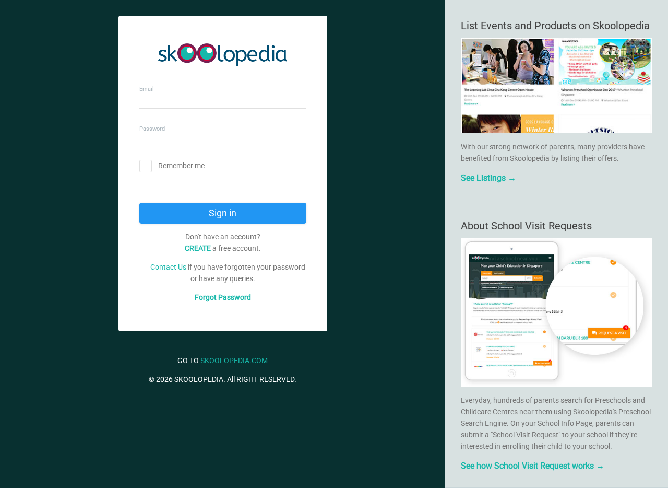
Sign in (222, 212)
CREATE (198, 248)
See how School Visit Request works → (532, 466)
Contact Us (168, 267)
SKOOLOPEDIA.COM (234, 360)
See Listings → (488, 178)
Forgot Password (223, 297)
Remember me (181, 165)
